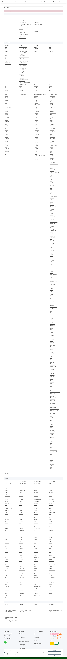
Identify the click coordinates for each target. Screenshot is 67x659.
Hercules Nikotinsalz (23, 58)
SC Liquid (21, 72)
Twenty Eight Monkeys (54, 410)
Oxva (36, 121)
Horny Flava (52, 240)
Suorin (51, 380)
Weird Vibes (7, 151)
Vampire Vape (7, 148)
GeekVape (6, 51)
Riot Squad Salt (52, 336)
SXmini (51, 384)
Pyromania (52, 326)
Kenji (51, 278)
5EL (5, 86)
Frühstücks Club (53, 230)
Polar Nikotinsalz (22, 66)
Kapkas (6, 122)
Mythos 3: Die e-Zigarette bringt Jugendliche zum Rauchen (54, 607)
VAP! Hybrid (52, 421)
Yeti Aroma (6, 152)
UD (34, 582)
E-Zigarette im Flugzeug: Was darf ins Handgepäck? (26, 611)
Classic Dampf (52, 149)
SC (5, 564)
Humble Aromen (53, 243)
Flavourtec (52, 227)
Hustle (51, 246)
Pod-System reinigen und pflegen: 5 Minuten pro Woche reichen (10, 611)
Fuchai (50, 526)
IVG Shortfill (52, 260)
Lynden (51, 290)
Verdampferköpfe (37, 104)
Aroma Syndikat (7, 88)
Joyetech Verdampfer (53, 268)
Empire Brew (52, 202)
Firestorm (51, 220)
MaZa (6, 128)
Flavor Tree (36, 523)
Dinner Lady (7, 101)
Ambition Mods (52, 105)
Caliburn (51, 142)
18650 (36, 88)
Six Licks (6, 139)
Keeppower (36, 541)
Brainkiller (52, 139)
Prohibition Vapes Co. (52, 557)
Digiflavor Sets (52, 169)
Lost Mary (50, 544)
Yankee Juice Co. (53, 462)
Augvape (51, 121)
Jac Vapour (52, 261)
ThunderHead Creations (54, 397)
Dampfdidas (7, 98)
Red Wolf (51, 332)
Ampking (35, 488)
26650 (36, 93)
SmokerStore (52, 360)
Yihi (51, 467)
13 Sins (51, 91)
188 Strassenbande (37, 481)
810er (36, 101)
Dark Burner (52, 161)
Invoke (51, 257)
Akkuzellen (36, 86)
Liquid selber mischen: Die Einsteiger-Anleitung (11, 618)
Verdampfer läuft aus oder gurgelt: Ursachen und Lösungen (25, 607)
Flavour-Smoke (36, 524)
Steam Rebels (51, 571)
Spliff (35, 570)
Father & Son (52, 216)
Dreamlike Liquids (8, 107)
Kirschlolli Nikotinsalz (53, 281)
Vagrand (51, 417)
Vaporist (51, 440)
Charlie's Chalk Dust (37, 499)
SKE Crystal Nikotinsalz (23, 78)
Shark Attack (52, 343)
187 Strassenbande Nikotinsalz (25, 82)
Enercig (35, 517)
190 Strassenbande (8, 483)
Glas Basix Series (53, 236)
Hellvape (35, 49)
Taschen (35, 97)
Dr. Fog (6, 103)
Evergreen (6, 111)
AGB (35, 17)
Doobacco (21, 510)
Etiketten (51, 212)
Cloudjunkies (7, 503)
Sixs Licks (51, 349)
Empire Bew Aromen (53, 200)
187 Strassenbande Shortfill (54, 93)
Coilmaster (36, 503)
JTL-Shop (62, 657)
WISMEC (51, 457)
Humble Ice (52, 244)
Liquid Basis (7, 473)
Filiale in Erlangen (22, 18)
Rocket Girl (52, 339)
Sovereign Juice (52, 365)
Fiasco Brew (52, 219)
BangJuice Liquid (53, 125)
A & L (50, 485)
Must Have (6, 132)
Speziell (37, 103)
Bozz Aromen (52, 138)
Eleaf (50, 47)
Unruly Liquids (52, 413)
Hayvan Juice (7, 118)
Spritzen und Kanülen (23, 88)
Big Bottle (6, 93)
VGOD (51, 444)
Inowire (21, 535)
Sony (5, 570)
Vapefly (37, 128)
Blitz (51, 134)
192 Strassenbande (37, 483)
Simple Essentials (53, 348)
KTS (5, 544)
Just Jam (51, 270)
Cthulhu (51, 156)
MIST (51, 298)
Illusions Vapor (52, 250)
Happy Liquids (52, 237)
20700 (36, 90)
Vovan (51, 447)
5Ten (5, 154)
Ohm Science (7, 553)
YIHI (51, 465)
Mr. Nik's (21, 550)
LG (34, 544)
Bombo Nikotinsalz (53, 135)
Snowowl (6, 141)
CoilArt (51, 152)
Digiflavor (51, 166)
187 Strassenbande (23, 481)
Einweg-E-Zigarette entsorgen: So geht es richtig (11, 607)
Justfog (37, 115)
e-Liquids (50, 88)
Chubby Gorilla (36, 501)
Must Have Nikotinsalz (54, 304)
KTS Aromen (7, 127)
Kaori (51, 277)
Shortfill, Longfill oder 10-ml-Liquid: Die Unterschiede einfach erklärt (11, 621)
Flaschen (21, 86)
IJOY (51, 247)
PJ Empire (51, 321)
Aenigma (35, 486)
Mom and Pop (22, 548)
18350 (36, 87)
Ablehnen (54, 655)
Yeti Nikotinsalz (22, 81)
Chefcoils (6, 501)
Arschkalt (51, 114)
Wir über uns (22, 17)
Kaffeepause (7, 121)
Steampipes (52, 377)
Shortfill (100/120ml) (53, 345)
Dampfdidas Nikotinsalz (23, 51)
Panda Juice (52, 314)
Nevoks (6, 55)
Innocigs (51, 254)
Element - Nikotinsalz (53, 196)
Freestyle (35, 526)
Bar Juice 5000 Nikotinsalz (24, 49)
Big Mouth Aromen (53, 131)
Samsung (35, 562)
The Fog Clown (52, 393)
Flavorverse (6, 114)
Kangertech (52, 275)
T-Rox (36, 125)
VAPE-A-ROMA (52, 424)
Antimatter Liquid (53, 110)
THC (51, 390)
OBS (51, 309)
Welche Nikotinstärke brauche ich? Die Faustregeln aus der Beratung (11, 614)
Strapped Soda (7, 142)
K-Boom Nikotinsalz (53, 274)
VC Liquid (51, 441)
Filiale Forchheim (22, 20)
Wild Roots (52, 452)
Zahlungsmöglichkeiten (38, 27)
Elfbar (6, 49)
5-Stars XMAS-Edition (53, 94)
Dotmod (37, 107)
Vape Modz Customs (53, 423)
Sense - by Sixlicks (53, 342)
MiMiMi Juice (52, 297)
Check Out (52, 144)
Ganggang (6, 115)
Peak (51, 315)
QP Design (52, 328)
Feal (35, 521)
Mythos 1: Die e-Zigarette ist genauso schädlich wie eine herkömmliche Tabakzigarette (55, 614)
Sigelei (51, 346)
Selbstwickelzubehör (23, 94)
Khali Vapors (52, 280)
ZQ (50, 471)
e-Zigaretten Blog (22, 36)
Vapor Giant (52, 433)
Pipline (51, 319)
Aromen (50, 86)
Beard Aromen (52, 128)
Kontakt (35, 20)
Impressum (36, 31)
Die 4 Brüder (52, 165)
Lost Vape (50, 49)
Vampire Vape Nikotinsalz (24, 79)
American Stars (52, 107)
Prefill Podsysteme (8, 64)
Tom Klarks (52, 401)
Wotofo (37, 161)
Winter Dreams (52, 454)
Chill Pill (51, 148)
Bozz (50, 497)
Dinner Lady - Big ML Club (54, 172)
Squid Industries (53, 366)
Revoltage (6, 135)
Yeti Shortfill (52, 464)
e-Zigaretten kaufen (23, 30)
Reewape (37, 138)
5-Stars (50, 483)
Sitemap (35, 26)
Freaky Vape (52, 229)
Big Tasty (6, 94)
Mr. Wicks (52, 302)
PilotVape (21, 555)
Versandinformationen (38, 29)
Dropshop (21, 514)
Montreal (6, 131)
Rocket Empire (52, 338)
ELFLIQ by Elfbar (22, 54)
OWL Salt (6, 134)
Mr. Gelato (52, 301)
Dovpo (51, 179)
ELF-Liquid (51, 515)
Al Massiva (51, 486)
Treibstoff (21, 580)
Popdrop (21, 557)
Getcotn (50, 528)
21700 (36, 91)
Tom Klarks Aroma (53, 403)
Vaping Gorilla (7, 149)
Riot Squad (52, 335)
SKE (35, 566)
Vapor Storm (52, 437)
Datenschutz (36, 18)
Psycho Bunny (52, 325)
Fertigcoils (21, 91)
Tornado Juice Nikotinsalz (54, 404)
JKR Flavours (52, 263)
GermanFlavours (53, 233)
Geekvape (50, 48)
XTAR (20, 595)
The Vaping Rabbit (52, 577)
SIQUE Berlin (7, 138)
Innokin (6, 52)
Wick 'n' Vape (22, 593)
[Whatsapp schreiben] (5, 642)
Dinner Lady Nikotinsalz (23, 52)
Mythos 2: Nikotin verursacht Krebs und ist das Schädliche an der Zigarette (55, 611)
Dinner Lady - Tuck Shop (54, 173)
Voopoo (6, 61)
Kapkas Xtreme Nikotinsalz (24, 61)
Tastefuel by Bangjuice (54, 387)
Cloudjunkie (52, 151)
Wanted (51, 448)
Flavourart (52, 226)
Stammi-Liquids (52, 369)
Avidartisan (36, 492)
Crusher (51, 155)
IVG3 (5, 537)
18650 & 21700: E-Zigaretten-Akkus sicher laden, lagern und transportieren (26, 614)
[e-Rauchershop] (2, 1)
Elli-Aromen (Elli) (53, 199)
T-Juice (6, 144)
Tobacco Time (52, 399)
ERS (49, 517)
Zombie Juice (52, 469)
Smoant (37, 122)
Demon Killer (22, 508)
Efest (50, 514)
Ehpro (51, 188)
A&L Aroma (52, 98)
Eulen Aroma (7, 110)
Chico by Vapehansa (53, 145)
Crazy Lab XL (7, 97)
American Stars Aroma (54, 108)
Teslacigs (51, 389)
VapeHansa (52, 430)
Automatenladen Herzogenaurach (25, 27)
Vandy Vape (37, 141)
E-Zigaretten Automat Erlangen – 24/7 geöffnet (26, 25)
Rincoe (51, 333)
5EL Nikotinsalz (52, 97)
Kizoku (37, 137)
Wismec (51, 455)
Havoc (51, 239)
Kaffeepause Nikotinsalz (23, 59)
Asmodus (51, 115)
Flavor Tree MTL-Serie (53, 222)
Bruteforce (52, 141)
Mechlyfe (51, 294)
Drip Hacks (6, 108)
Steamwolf (52, 379)
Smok (36, 124)
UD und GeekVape (52, 582)
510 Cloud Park (7, 485)
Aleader (51, 104)
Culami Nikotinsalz (53, 158)
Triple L (35, 580)
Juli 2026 (6, 604)
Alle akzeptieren (54, 650)
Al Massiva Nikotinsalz (23, 47)
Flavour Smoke (52, 223)
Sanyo (50, 562)
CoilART (21, 503)
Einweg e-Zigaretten (8, 62)
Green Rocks (7, 117)
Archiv (50, 90)
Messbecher (22, 90)
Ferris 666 (52, 217)
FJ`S (20, 523)
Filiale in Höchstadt (23, 22)
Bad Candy (6, 90)
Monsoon (51, 299)
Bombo (21, 497)
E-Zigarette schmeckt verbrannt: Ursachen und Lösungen (39, 607)
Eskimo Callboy (52, 210)
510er (36, 100)
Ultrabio (6, 584)
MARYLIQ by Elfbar (23, 62)
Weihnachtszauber (53, 450)
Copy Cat (50, 503)
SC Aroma (6, 137)
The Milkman (52, 394)
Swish (51, 383)
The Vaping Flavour (53, 396)
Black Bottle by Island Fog (54, 132)
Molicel (6, 548)
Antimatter (6, 87)
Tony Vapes (6, 145)
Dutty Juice (52, 186)
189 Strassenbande (52, 481)
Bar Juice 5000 (22, 494)
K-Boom (6, 124)
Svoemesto (52, 382)
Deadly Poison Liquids (8, 508)
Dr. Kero (6, 105)
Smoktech (36, 568)
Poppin (51, 322)
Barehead (6, 91)
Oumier (51, 312)
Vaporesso (6, 59)
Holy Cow (6, 120)
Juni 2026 (21, 604)
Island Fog (36, 535)
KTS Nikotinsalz (52, 284)
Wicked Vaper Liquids (53, 451)
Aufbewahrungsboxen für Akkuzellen (40, 94)
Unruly (21, 584)
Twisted (51, 411)
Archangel (52, 111)
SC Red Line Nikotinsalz (23, 76)
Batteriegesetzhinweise (38, 24)
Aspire (6, 47)
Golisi (6, 530)
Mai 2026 (35, 604)
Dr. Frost (6, 104)
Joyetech (37, 114)
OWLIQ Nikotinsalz (23, 65)
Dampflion (6, 100)
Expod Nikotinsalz (22, 55)
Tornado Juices (51, 579)
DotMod (6, 48)
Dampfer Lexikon (22, 32)
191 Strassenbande (23, 483)
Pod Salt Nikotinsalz (23, 68)
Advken (51, 103)
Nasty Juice (52, 305)
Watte (20, 87)
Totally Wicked (7, 580)
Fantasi (6, 521)
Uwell (6, 58)
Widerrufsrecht (36, 22)
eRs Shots (52, 205)
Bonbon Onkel (52, 137)
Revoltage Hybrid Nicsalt (24, 71)
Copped (51, 154)
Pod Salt (6, 557)
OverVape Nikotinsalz (23, 64)
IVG (50, 258)
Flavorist (50, 523)
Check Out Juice (51, 499)
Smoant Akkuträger (53, 353)
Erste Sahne (52, 209)
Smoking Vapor (52, 362)
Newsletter (21, 642)
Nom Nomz (52, 308)
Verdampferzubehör (37, 132)
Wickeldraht (21, 93)
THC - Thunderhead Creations (40, 155)
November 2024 (51, 604)
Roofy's (21, 562)
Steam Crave (52, 372)
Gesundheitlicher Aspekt (24, 34)
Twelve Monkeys (53, 406)
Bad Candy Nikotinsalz (23, 48)
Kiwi (5, 54)
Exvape (37, 148)
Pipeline (51, 316)
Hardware (50, 87)
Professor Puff (36, 557)
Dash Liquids (52, 162)
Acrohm (51, 100)
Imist (36, 152)
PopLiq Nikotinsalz (23, 69)
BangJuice (52, 122)
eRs (51, 203)
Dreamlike (52, 185)
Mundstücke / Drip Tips (38, 98)
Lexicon (51, 287)
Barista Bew (52, 127)
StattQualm (52, 370)
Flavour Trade (52, 224)
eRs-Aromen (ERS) (53, 206)
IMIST (51, 251)
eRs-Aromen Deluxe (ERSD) (54, 207)
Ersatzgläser (36, 144)
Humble (51, 241)
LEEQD (51, 285)
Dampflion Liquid (53, 159)
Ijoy (50, 248)
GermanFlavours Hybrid (54, 234)
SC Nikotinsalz (22, 75)
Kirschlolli (6, 125)
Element (35, 515)
